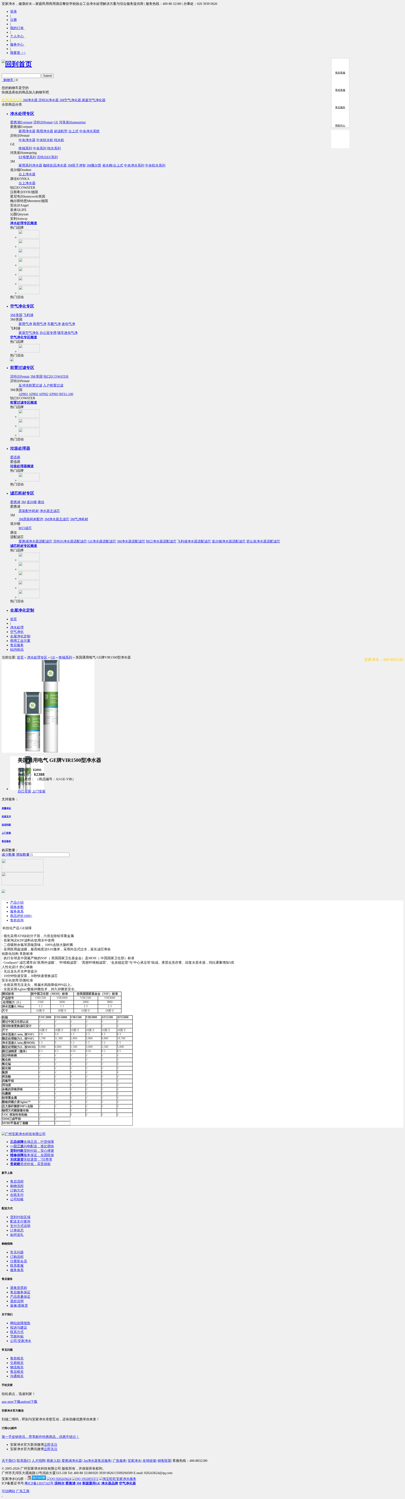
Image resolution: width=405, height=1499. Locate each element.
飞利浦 (28, 315)
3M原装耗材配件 (31, 519)
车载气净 (54, 324)
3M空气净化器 (70, 100)
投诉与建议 (18, 1327)
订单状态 (17, 1230)
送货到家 (6, 824)
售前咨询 (17, 920)
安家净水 (134, 1460)
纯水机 (59, 140)
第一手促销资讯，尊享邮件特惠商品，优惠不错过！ (40, 1437)
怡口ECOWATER (56, 376)
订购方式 (17, 1190)
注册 (13, 20)
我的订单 (17, 28)
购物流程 (17, 1186)
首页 (13, 619)
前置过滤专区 (22, 367)
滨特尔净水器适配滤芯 (70, 541)
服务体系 (17, 911)
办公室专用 (48, 333)
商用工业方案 (20, 640)
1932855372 (89, 1479)
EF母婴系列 (27, 157)
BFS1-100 (66, 394)
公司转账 (17, 1199)
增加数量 (23, 854)
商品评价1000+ (21, 916)
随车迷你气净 (67, 333)
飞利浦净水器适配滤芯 (194, 541)
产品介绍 (17, 902)
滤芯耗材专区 (22, 493)
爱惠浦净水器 (72, 1460)
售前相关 (17, 1358)
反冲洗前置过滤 (30, 385)
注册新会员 (18, 1261)
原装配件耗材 (29, 511)
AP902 (43, 394)
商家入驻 (53, 1460)
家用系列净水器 (30, 165)
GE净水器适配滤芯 (102, 541)
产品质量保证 (20, 1296)
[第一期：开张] (24, 1134)
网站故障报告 (20, 1323)
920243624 (63, 1479)
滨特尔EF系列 (47, 157)
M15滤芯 (25, 528)
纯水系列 (54, 148)
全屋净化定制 (22, 610)
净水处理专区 (22, 113)
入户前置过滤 (53, 385)
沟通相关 (17, 1376)
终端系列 (25, 148)
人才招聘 (38, 1460)
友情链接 (149, 1460)
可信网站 (8, 1491)
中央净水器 (27, 140)
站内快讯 (17, 649)
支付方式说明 (20, 1226)
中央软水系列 (155, 165)
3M (23, 502)
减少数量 (8, 854)
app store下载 (11, 1401)
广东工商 (23, 1491)
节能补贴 (17, 1336)
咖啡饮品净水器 (55, 165)
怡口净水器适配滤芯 (161, 541)
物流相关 (17, 1367)
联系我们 (23, 1460)
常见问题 (17, 1252)
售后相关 (17, 1371)
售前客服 (340, 72)
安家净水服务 (126, 1479)
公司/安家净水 (20, 1341)
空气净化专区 (22, 306)
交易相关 (17, 1363)
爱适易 (15, 457)
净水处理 (17, 627)
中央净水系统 (89, 131)
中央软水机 (44, 140)
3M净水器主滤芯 (56, 519)
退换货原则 (18, 1288)
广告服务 (119, 1460)
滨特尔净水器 (48, 100)
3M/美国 (16, 315)
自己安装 (24, 791)
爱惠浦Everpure (21, 122)
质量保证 (6, 808)
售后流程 (17, 1181)
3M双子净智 (77, 165)
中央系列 (39, 148)
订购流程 (17, 1257)
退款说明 (17, 1301)
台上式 (73, 131)
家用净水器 (27, 131)
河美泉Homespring (72, 122)
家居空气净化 (29, 333)
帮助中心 (340, 125)
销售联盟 (164, 1460)
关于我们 (8, 1460)
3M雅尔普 (93, 165)
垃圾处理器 (20, 448)
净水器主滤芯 (50, 511)
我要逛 (18, 53)
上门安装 (39, 791)
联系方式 (17, 1332)
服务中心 (17, 44)
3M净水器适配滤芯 (131, 541)
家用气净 (25, 324)
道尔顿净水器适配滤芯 (229, 541)
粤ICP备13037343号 (39, 1483)
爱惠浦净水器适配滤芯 (35, 541)
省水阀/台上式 (112, 165)
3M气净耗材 (79, 519)
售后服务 (17, 645)
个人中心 (17, 36)
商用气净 (39, 324)
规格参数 (17, 907)
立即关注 (50, 1444)
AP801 (23, 394)
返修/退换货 (19, 1305)
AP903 (53, 394)
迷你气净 (68, 324)
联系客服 (17, 1265)
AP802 (33, 394)
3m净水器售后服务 (97, 1460)
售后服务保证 (20, 1292)
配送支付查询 (20, 1221)
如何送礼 (17, 1235)
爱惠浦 (15, 502)
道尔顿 (32, 502)
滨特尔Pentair (43, 122)
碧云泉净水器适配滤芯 (263, 541)
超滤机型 (61, 131)
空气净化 (17, 632)
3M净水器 (30, 100)
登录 (13, 11)
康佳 (41, 502)
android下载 (28, 1401)
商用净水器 (44, 131)
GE (56, 122)
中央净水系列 (134, 165)
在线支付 (6, 816)
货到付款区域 (20, 1217)
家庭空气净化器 (93, 100)
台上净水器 (27, 174)
